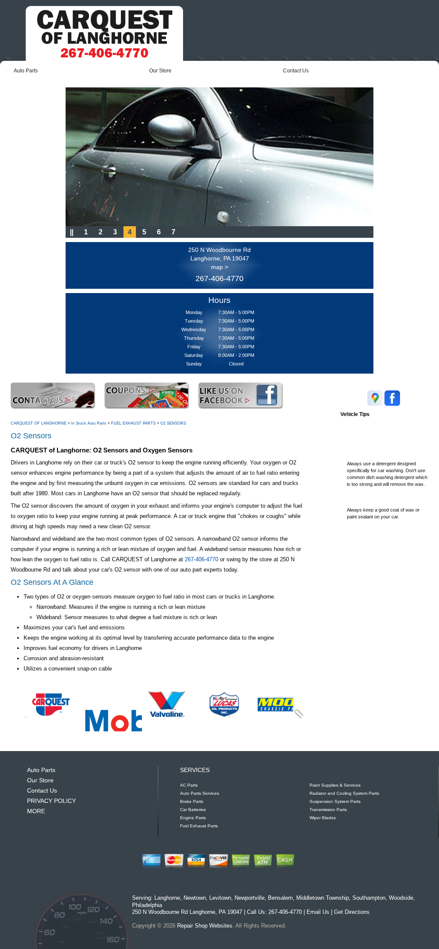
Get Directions (352, 912)
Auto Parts (26, 71)
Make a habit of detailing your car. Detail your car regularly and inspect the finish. (384, 543)
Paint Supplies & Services (335, 785)
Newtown (194, 898)
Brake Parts (191, 801)
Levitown (220, 898)
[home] (104, 33)
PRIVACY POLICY (51, 800)
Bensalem (280, 898)
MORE (36, 811)
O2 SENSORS (173, 423)
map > (219, 266)
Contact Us (296, 71)
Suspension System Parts (335, 801)
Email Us (318, 912)
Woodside (401, 898)
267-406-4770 (219, 278)
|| (71, 232)
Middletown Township (322, 898)
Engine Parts (193, 817)
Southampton (368, 898)
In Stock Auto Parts (88, 423)
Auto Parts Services (199, 793)
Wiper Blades (323, 817)
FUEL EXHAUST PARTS (133, 423)
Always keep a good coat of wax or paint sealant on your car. (383, 507)
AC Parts (189, 785)
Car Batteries (193, 809)
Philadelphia (147, 905)
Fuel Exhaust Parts (199, 825)
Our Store (160, 71)
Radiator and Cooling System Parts (344, 793)
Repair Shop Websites (204, 925)
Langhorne (167, 898)
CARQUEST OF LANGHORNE (38, 423)
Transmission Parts (328, 809)
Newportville (250, 898)
